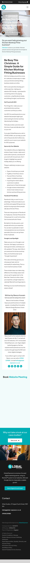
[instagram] (12, 366)
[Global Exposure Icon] (3, 5)
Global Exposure (23, 522)
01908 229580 (8, 2)
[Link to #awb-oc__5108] (27, 7)
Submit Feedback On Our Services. (11, 549)
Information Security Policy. (9, 545)
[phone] (21, 366)
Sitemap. (15, 535)
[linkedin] (15, 366)
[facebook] (9, 366)
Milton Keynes (22, 2)
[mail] (18, 366)
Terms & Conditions (7, 535)
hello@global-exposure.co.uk (11, 510)
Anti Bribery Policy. (7, 547)
